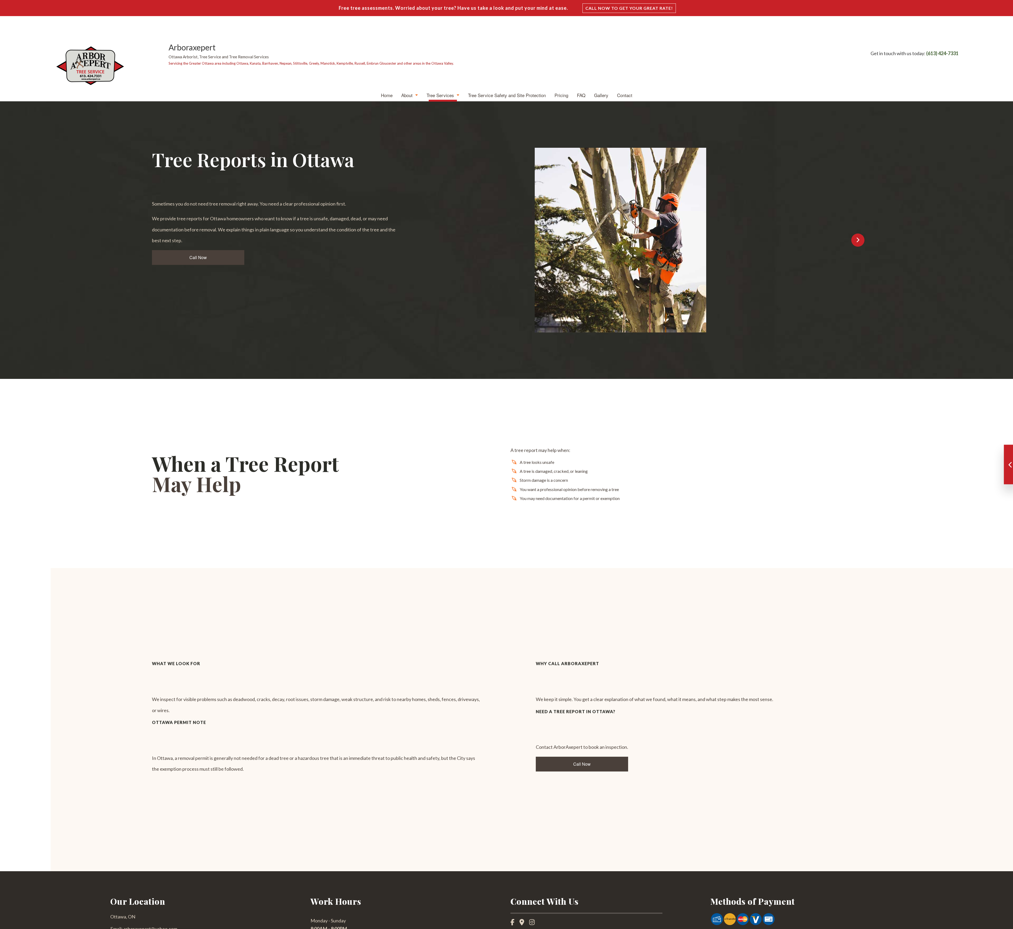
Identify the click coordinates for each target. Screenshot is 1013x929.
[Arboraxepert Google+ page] (523, 922)
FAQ (581, 95)
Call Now (198, 257)
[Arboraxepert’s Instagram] (534, 922)
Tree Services (440, 95)
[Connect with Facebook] (514, 922)
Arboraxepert (192, 47)
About (407, 95)
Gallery (601, 95)
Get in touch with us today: (914, 53)
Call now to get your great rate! (629, 8)
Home (387, 95)
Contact (624, 95)
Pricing (561, 95)
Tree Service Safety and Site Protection (507, 95)
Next (857, 240)
